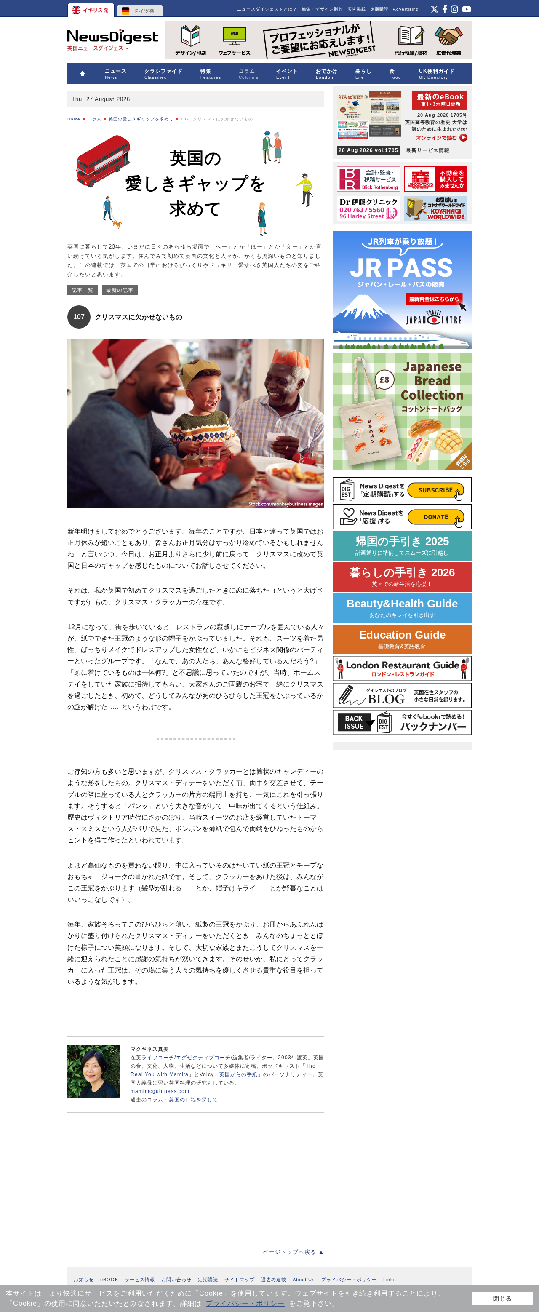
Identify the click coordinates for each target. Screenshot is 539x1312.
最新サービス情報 (394, 150)
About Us (304, 1279)
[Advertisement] (130, 1173)
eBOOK (109, 1279)
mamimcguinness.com (160, 1091)
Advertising (406, 9)
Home (73, 119)
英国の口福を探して (193, 1100)
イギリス (91, 8)
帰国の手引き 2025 (402, 545)
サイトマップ (239, 1279)
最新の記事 (119, 290)
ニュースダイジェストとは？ (267, 9)
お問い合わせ (176, 1279)
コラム (94, 119)
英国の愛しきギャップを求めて (141, 119)
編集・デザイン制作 (322, 9)
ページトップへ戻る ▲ (293, 1252)
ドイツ (140, 8)
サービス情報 (140, 1279)
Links (389, 1279)
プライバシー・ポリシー (245, 1303)
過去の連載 (273, 1279)
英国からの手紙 (238, 1074)
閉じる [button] (502, 1298)
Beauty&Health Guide (402, 608)
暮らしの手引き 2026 (402, 576)
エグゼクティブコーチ (203, 1058)
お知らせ (84, 1279)
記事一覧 (82, 290)
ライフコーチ (157, 1058)
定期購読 (379, 9)
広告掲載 (356, 9)
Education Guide (402, 639)
